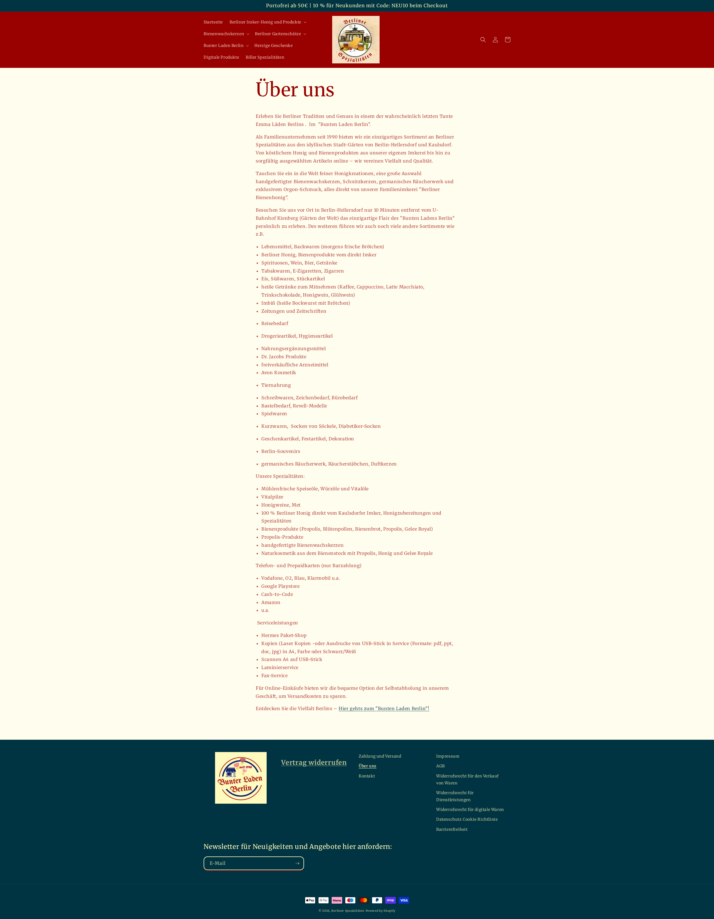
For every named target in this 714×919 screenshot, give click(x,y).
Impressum (447, 756)
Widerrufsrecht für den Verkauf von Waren (467, 780)
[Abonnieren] (297, 863)
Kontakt (367, 776)
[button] (267, 22)
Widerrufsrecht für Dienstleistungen (455, 796)
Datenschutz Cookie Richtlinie (467, 819)
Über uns (368, 765)
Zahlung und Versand (380, 756)
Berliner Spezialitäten (347, 911)
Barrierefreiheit (452, 829)
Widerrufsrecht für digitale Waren (470, 809)
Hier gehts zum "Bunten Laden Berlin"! (384, 708)
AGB (440, 765)
